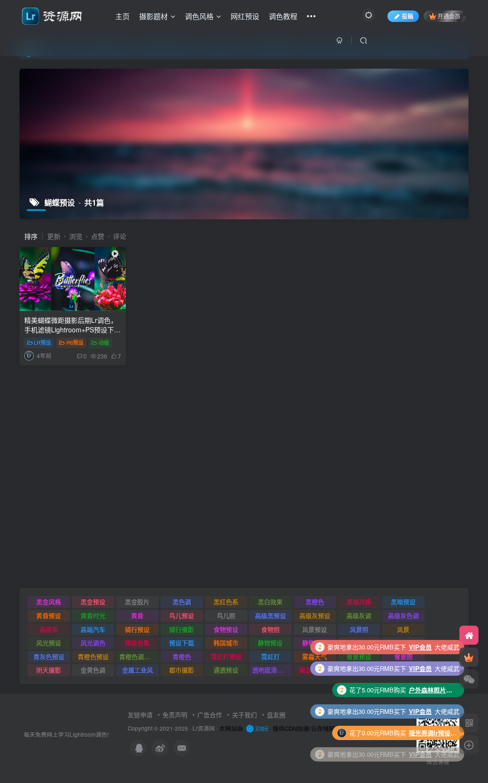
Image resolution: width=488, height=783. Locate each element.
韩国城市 (226, 642)
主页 (122, 16)
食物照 (270, 629)
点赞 (97, 236)
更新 (54, 236)
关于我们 (244, 714)
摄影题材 (153, 16)
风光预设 (48, 642)
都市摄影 (181, 669)
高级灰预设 (314, 615)
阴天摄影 (48, 669)
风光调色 (93, 642)
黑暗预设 (403, 601)
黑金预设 (93, 601)
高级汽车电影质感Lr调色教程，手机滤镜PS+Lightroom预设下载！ (433, 754)
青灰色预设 (48, 656)
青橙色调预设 (137, 656)
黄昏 (137, 615)
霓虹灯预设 (226, 656)
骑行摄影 (181, 629)
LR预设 (42, 342)
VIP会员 (420, 646)
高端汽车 (93, 629)
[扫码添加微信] (468, 679)
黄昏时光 (93, 615)
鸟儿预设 (181, 615)
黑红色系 (226, 601)
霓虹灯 (270, 656)
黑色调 (182, 601)
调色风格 (199, 16)
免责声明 (175, 714)
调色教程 (283, 16)
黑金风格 (48, 601)
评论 (119, 236)
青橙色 (182, 656)
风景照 (359, 629)
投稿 (407, 16)
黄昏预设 (48, 615)
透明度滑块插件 (272, 669)
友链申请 (140, 714)
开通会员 (448, 16)
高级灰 (49, 629)
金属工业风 (137, 669)
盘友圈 (276, 714)
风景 (403, 629)
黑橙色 (314, 601)
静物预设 (270, 642)
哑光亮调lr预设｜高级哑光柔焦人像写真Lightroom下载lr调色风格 (433, 711)
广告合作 (209, 714)
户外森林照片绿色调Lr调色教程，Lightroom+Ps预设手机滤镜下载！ (433, 668)
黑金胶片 (137, 601)
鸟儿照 (226, 615)
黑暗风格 (358, 601)
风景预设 (314, 629)
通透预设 (226, 669)
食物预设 (226, 629)
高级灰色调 (403, 615)
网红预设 (245, 16)
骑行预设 (137, 629)
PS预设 (74, 342)
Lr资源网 (204, 728)
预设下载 (181, 642)
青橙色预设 (93, 656)
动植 (104, 342)
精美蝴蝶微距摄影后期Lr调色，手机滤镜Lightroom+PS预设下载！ (70, 329)
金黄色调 (93, 669)
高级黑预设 (270, 615)
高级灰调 (358, 615)
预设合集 (137, 642)
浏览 (75, 236)
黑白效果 (270, 601)
